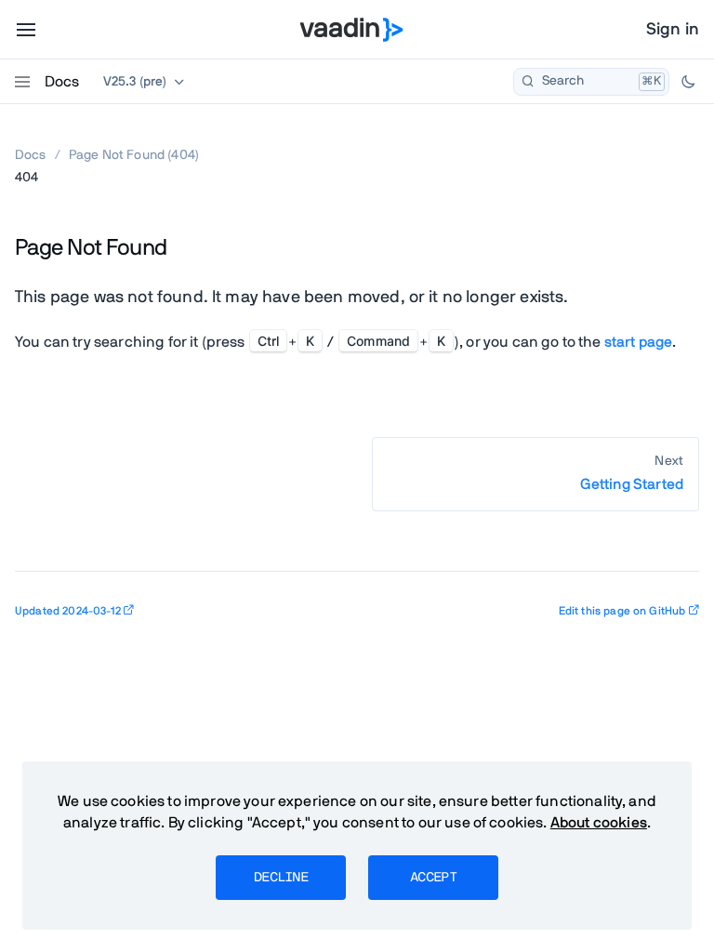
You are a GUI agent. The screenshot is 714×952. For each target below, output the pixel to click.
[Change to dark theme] (688, 82)
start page (638, 342)
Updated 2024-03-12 (68, 610)
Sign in (672, 29)
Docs (62, 81)
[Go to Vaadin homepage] (352, 29)
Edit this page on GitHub (622, 610)
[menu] (26, 29)
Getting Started (631, 484)
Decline (281, 877)
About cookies (598, 822)
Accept (433, 877)
